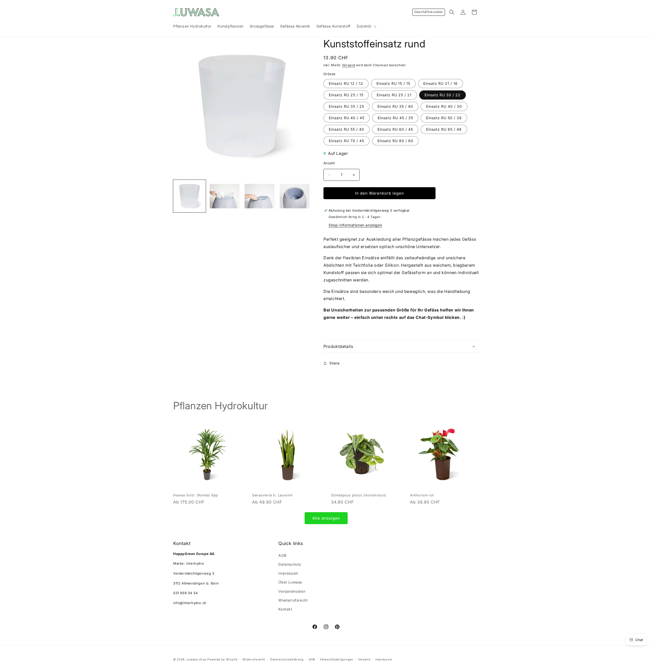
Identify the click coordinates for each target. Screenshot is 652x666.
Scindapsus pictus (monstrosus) (358, 495)
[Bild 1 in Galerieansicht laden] (189, 196)
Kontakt (285, 609)
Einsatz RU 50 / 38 (444, 118)
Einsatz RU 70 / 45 (346, 141)
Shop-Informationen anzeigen (355, 225)
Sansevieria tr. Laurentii (272, 495)
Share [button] (334, 363)
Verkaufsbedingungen (336, 659)
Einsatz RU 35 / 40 (395, 106)
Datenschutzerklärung (287, 659)
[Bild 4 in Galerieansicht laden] (259, 196)
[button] (366, 26)
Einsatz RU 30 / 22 (442, 95)
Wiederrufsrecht (293, 600)
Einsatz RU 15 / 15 (393, 83)
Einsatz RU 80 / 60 (395, 141)
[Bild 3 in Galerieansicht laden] (224, 196)
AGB (282, 555)
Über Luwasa (290, 582)
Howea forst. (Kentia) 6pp (195, 495)
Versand (348, 65)
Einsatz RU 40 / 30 (444, 106)
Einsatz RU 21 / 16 (440, 83)
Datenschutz (289, 564)
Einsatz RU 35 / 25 (346, 106)
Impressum (288, 573)
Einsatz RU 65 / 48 (444, 129)
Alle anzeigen (326, 517)
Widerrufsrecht (253, 659)
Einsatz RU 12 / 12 (346, 83)
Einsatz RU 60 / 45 (395, 129)
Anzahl (329, 163)
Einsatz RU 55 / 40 (346, 129)
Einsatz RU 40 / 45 (346, 118)
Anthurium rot (422, 495)
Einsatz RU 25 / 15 (346, 95)
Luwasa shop (197, 659)
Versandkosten (291, 591)
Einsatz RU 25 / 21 (394, 95)
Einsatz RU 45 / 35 (395, 118)
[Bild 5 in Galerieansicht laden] (294, 196)
